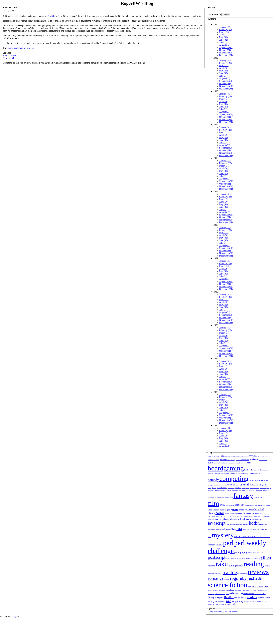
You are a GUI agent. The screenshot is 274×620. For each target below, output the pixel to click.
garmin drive (261, 505)
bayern (243, 463)
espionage (268, 488)
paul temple (219, 544)
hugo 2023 (253, 516)
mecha (244, 529)
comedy (213, 480)
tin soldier (237, 597)
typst (215, 601)
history (211, 513)
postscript (216, 557)
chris (222, 473)
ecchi (251, 488)
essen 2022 (245, 490)
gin (225, 509)
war (228, 601)
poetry (254, 552)
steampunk (261, 590)
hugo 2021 (240, 516)
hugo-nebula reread (223, 519)
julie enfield (238, 524)
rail (214, 565)
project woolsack (246, 558)
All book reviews (215, 611)
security (210, 590)
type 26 (263, 597)
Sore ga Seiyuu (9, 55)
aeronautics (225, 459)
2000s (242, 456)
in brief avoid (244, 518)
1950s (222, 456)
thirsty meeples (215, 597)
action (267, 456)
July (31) (223, 76)
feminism (256, 497)
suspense (222, 594)
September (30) (226, 81)
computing (233, 478)
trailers (252, 597)
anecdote (238, 460)
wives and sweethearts (254, 601)
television (236, 593)
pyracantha (255, 558)
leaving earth (211, 529)
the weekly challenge (260, 594)
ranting (232, 565)
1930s (213, 456)
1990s (238, 456)
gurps (234, 509)
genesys (210, 509)
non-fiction (249, 536)
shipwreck (215, 590)
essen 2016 (218, 490)
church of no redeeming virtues (242, 473)
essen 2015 (211, 490)
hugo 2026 (211, 519)
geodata (222, 509)
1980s (234, 456)
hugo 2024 (260, 516)
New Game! (8, 58)
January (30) (224, 428)
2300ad (252, 456)
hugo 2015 (251, 513)
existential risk (212, 497)
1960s (226, 456)
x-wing (221, 604)
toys (245, 597)
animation (245, 460)
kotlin (254, 523)
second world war (260, 586)
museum (263, 529)
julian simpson (230, 524)
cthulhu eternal (253, 485)
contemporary (20, 48)
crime (237, 485)
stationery (254, 590)
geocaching (216, 509)
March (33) (224, 32)
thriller (229, 597)
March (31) (224, 65)
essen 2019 (238, 490)
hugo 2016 (259, 513)
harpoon (250, 509)
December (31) (226, 55)
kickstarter (245, 524)
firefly (222, 505)
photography (240, 552)
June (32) (223, 40)
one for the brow (260, 537)
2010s (246, 456)
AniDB (51, 16)
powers (228, 558)
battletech (237, 463)
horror (219, 513)
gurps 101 (241, 509)
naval (237, 536)
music (209, 537)
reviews (30, 48)
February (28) (225, 63)
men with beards (251, 529)
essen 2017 (224, 490)
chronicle (226, 473)
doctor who (222, 487)
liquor (222, 529)
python (264, 557)
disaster (214, 488)
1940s (217, 456)
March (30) (224, 266)
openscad (267, 537)
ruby (242, 578)
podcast (250, 552)
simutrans (222, 590)
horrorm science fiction (231, 513)
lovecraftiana (230, 529)
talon (227, 594)
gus (246, 509)
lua (239, 528)
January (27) (224, 27)
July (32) (223, 42)
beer (248, 462)
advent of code (213, 460)
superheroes (216, 594)
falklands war (220, 497)
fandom (227, 497)
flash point (239, 505)
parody (213, 544)
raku (222, 564)
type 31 (268, 597)
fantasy (243, 495)
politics (260, 552)
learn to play (263, 524)
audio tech (217, 463)
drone (247, 488)
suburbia (210, 594)
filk (261, 497)
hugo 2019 (223, 516)
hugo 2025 (267, 516)
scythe (249, 586)
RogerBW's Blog (137, 3)
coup (225, 485)
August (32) (224, 45)
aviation (222, 463)
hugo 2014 (242, 513)
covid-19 (231, 484)
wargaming (237, 601)
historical (259, 509)
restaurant (240, 573)
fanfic (231, 497)
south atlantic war (240, 590)
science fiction (227, 585)
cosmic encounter (218, 485)
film (213, 503)
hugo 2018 (215, 516)
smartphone (229, 590)
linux (218, 529)
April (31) (223, 34)
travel (259, 597)
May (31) (223, 37)
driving (244, 488)
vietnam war (221, 601)
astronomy (265, 460)
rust (250, 578)
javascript (216, 523)
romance (215, 578)
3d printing (259, 456)
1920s (209, 456)
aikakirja (232, 460)
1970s (230, 456)
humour (234, 519)
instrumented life (257, 519)
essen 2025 (266, 490)
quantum (210, 565)
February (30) (225, 29)
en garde (262, 488)
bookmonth (261, 470)
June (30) (223, 73)
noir (241, 537)
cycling (260, 485)
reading (254, 564)
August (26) (224, 446)
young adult (230, 604)
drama (238, 487)
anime (11, 48)
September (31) (226, 47)
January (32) (224, 60)
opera (209, 544)
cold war (258, 473)
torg (242, 597)
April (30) (223, 68)
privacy (239, 558)
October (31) (225, 50)
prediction (233, 558)
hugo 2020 (232, 516)
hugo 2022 (247, 516)
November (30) (226, 52)
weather (246, 601)
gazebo (268, 505)
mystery (223, 535)
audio (210, 462)
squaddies (248, 590)
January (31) (224, 94)
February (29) (225, 96)
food (256, 505)
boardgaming (226, 468)
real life (230, 572)
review (245, 573)
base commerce (230, 463)
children (217, 473)
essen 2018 (231, 490)
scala (258, 578)
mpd (258, 529)
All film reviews (231, 611)
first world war (230, 505)
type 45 (210, 601)
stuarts (266, 590)
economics (256, 488)
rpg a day (226, 579)
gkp (228, 509)
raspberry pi (239, 565)
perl (228, 543)
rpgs (234, 578)
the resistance (248, 594)
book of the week (251, 470)
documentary (231, 488)
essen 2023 (252, 490)
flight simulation (249, 505)
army (260, 460)
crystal (244, 484)
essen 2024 (259, 490)
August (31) (224, 112)
